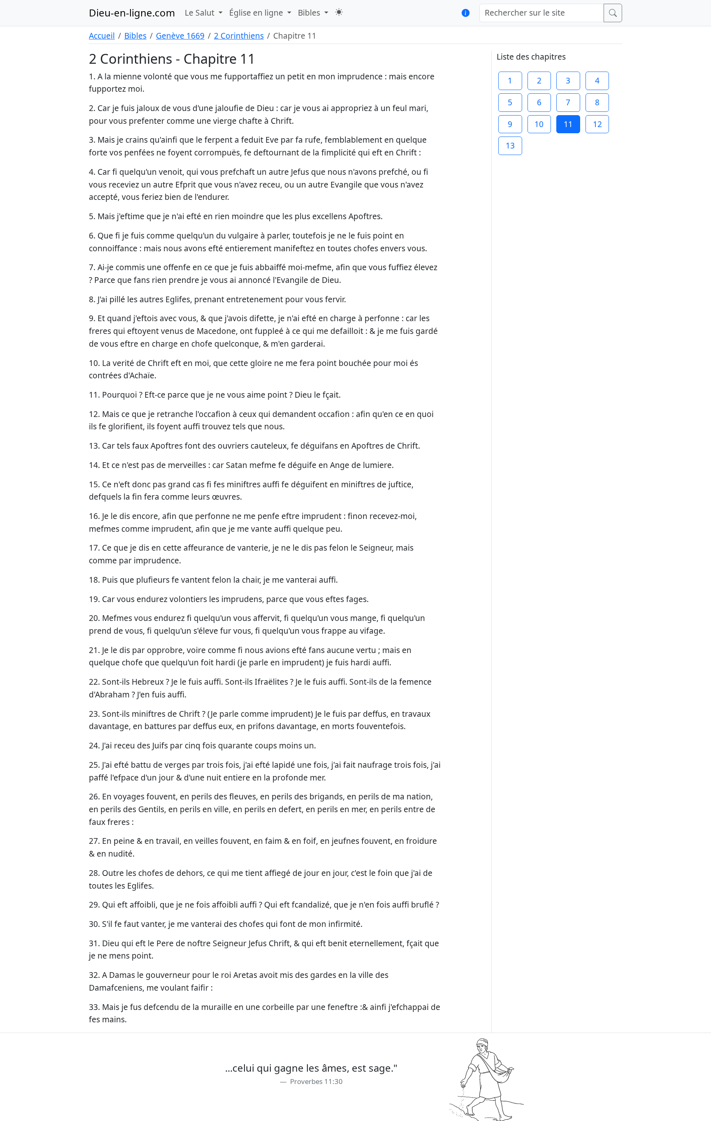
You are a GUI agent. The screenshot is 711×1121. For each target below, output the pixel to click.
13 (510, 145)
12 (597, 124)
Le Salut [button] (200, 12)
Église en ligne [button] (257, 12)
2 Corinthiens (239, 35)
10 (539, 124)
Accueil (102, 35)
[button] (339, 12)
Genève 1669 (180, 35)
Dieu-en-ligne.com (132, 12)
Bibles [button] (310, 12)
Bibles (135, 35)
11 (568, 124)
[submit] (613, 13)
